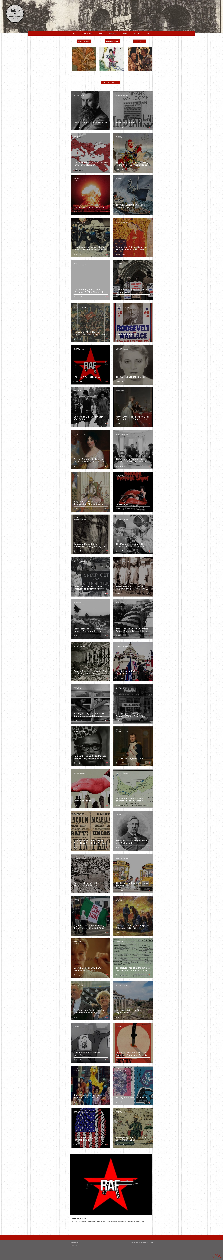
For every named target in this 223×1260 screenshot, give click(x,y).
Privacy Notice (74, 1245)
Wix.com (151, 1242)
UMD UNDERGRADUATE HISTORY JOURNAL (15, 17)
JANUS (15, 10)
